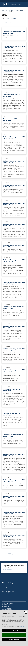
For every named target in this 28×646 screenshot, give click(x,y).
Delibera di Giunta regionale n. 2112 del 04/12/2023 (14, 185)
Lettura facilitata (5, 23)
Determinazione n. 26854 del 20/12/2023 (12, 119)
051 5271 (9, 608)
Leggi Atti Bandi (9, 10)
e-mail (6, 593)
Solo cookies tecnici (14, 631)
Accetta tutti (14, 635)
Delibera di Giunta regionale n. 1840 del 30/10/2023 (14, 480)
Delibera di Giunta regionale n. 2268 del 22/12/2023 (14, 47)
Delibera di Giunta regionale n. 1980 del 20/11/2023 (14, 326)
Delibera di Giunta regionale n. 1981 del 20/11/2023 (14, 307)
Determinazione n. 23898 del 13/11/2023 (12, 390)
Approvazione (5, 12)
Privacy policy (22, 626)
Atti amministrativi (19, 10)
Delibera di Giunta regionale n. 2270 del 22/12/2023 (14, 32)
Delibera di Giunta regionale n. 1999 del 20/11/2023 (14, 283)
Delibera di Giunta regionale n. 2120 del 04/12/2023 (14, 161)
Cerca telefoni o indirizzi (7, 609)
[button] (25, 5)
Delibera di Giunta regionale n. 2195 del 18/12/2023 (14, 137)
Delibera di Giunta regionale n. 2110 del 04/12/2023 (14, 203)
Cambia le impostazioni (14, 639)
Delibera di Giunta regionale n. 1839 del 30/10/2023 (14, 496)
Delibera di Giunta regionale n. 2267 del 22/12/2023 (14, 71)
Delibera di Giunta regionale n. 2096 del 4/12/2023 (14, 224)
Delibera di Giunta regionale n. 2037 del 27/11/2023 (14, 245)
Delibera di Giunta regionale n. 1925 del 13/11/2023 (14, 370)
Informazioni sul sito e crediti (8, 591)
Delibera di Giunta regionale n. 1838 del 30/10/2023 (14, 513)
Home (3, 10)
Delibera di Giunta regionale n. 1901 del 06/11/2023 (14, 435)
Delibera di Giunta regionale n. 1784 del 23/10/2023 (14, 535)
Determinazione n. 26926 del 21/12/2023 (12, 95)
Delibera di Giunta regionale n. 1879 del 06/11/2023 (14, 454)
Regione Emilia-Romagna (6, 1)
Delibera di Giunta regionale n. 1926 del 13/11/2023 (14, 349)
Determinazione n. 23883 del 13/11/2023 (12, 414)
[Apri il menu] (2, 5)
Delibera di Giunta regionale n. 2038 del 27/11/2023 (14, 260)
